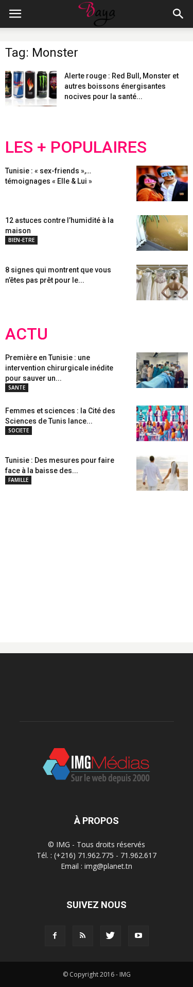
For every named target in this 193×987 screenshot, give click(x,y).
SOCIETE (18, 430)
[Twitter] (110, 936)
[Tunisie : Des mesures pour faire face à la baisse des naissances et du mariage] (162, 473)
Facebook (24, 558)
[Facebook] (55, 936)
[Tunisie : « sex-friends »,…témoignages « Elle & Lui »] (162, 183)
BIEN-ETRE (21, 240)
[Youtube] (138, 936)
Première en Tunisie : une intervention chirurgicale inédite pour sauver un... (59, 367)
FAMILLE (18, 479)
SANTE (16, 387)
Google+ (141, 558)
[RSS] (83, 936)
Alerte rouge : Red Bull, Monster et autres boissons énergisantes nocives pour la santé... (121, 86)
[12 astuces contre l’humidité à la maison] (162, 233)
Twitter (63, 558)
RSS (101, 558)
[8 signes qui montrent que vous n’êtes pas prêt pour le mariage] (162, 282)
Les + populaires (76, 147)
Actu (26, 334)
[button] (178, 14)
